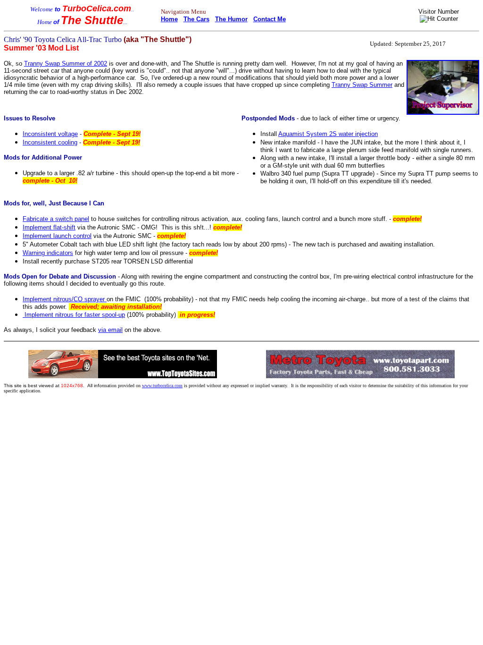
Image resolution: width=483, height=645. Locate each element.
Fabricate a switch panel (56, 218)
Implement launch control (57, 235)
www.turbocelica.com (162, 385)
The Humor (231, 19)
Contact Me (269, 19)
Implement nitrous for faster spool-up (74, 314)
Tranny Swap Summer (362, 84)
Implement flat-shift (49, 227)
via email (110, 329)
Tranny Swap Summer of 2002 (65, 63)
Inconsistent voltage (50, 133)
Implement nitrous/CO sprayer (65, 299)
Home (169, 19)
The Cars (196, 19)
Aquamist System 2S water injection (328, 133)
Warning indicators (48, 252)
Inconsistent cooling (50, 142)
